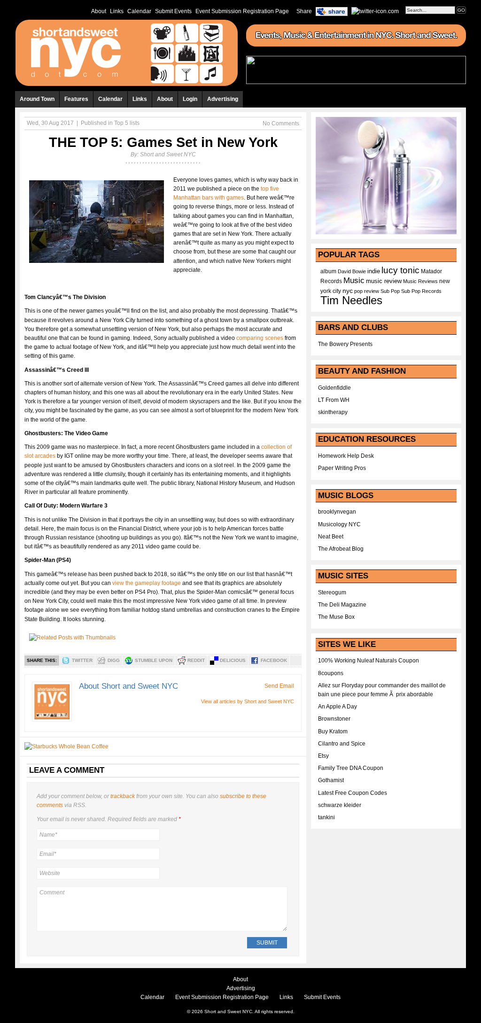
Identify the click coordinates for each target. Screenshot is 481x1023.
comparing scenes (259, 338)
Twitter (82, 660)
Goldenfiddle (334, 388)
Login (190, 99)
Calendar (139, 11)
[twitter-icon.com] (375, 11)
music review (384, 281)
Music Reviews (420, 281)
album (328, 271)
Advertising (222, 99)
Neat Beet (330, 536)
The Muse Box (336, 617)
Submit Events (173, 11)
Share (304, 11)
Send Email (279, 686)
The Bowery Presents (345, 344)
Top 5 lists (127, 123)
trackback (122, 796)
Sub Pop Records (421, 291)
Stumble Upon (153, 660)
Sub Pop (390, 291)
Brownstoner (334, 718)
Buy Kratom (333, 731)
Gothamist (331, 780)
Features (76, 99)
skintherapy (333, 412)
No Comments (281, 123)
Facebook (274, 660)
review (371, 291)
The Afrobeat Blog (341, 549)
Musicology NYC (339, 524)
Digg (114, 660)
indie (373, 271)
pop (358, 291)
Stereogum (332, 592)
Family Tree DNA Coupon (350, 768)
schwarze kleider (339, 805)
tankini (326, 817)
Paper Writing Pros (342, 468)
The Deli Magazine (342, 604)
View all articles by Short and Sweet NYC (247, 701)
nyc (347, 290)
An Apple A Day (337, 706)
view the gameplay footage (146, 583)
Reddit (196, 660)
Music (354, 280)
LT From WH (333, 400)
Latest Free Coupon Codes (352, 793)
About (98, 11)
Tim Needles (351, 300)
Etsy (323, 756)
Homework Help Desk (346, 456)
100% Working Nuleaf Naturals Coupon (368, 660)
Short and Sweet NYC (168, 154)
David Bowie (352, 271)
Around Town (37, 99)
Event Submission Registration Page (242, 11)
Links (117, 11)
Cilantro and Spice (341, 743)
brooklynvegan (337, 511)
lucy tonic (400, 270)
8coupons (330, 673)
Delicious (233, 660)
